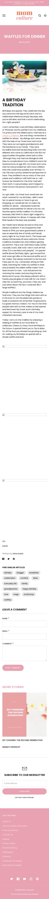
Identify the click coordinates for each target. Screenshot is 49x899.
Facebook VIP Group (12, 861)
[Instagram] (31, 879)
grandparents (10, 588)
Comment (7, 643)
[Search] (39, 15)
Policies (5, 839)
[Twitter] (11, 879)
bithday (7, 572)
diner (35, 578)
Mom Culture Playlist (12, 865)
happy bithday (29, 588)
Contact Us (7, 834)
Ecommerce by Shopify (28, 894)
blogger (20, 572)
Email (5, 631)
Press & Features (10, 830)
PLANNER (6, 856)
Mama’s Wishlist (11, 747)
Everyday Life (10, 583)
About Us (6, 821)
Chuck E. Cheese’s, (11, 135)
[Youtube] (24, 879)
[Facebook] (18, 879)
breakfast (34, 572)
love (6, 594)
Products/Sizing (9, 847)
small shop (29, 594)
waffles (7, 599)
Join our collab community (14, 826)
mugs (16, 594)
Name (4, 618)
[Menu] (4, 15)
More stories (13, 687)
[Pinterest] (37, 879)
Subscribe (24, 791)
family (24, 583)
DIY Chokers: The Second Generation (22, 740)
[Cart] (45, 15)
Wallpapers (7, 852)
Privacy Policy (8, 843)
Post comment (13, 668)
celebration (9, 578)
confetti (24, 578)
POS (12, 894)
